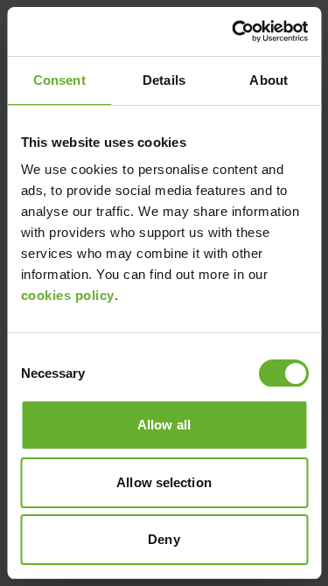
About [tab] (268, 80)
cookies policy (67, 295)
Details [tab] (164, 80)
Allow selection (164, 482)
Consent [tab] (59, 80)
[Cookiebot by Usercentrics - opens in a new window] (233, 31)
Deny (163, 539)
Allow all (164, 424)
